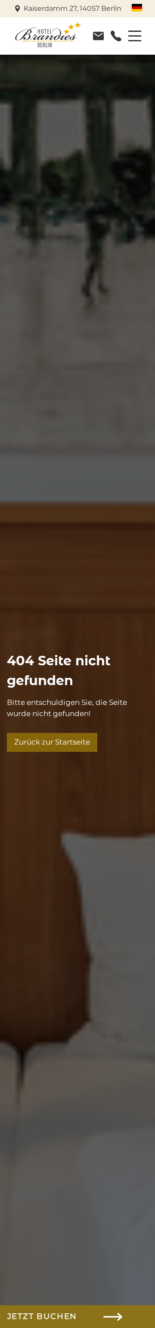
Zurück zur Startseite (52, 742)
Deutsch (137, 8)
